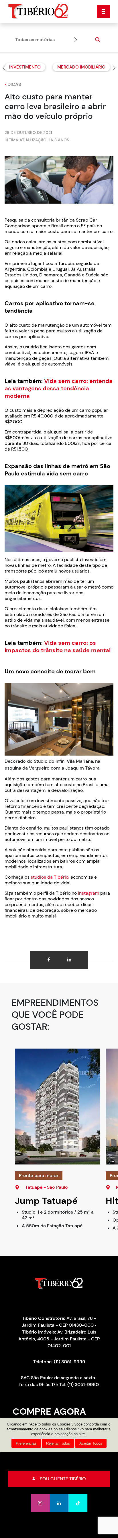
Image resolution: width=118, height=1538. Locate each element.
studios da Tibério (49, 877)
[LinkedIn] (59, 1503)
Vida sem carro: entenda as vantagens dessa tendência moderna (59, 388)
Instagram (88, 893)
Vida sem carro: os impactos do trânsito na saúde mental (58, 646)
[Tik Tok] (77, 1503)
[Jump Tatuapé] (57, 1106)
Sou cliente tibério (63, 1479)
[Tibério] (38, 11)
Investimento (25, 67)
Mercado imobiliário (81, 67)
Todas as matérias (35, 40)
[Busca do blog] (97, 39)
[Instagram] (40, 1503)
